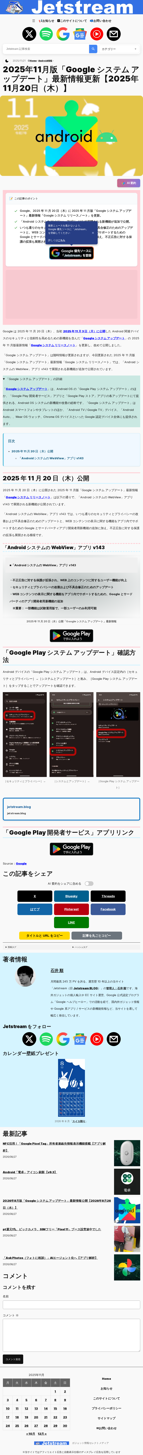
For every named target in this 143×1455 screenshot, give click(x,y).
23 (65, 1417)
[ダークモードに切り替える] (7, 61)
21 (45, 1417)
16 (65, 1408)
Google (21, 863)
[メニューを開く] (34, 21)
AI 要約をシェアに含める (64, 883)
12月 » (42, 1433)
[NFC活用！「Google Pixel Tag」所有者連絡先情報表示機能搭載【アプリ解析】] (127, 1154)
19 (26, 1417)
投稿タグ (12, 947)
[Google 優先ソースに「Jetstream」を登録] (71, 258)
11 (17, 1408)
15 (55, 1408)
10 (8, 1408)
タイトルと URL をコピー (44, 935)
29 (55, 1425)
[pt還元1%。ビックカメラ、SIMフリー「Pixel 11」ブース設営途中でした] (127, 1240)
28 (46, 1425)
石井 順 (57, 970)
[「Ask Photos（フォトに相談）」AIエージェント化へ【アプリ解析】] (127, 1268)
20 (36, 1417)
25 (17, 1425)
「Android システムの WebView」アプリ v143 (51, 458)
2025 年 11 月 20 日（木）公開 (32, 451)
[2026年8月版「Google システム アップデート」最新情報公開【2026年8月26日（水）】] (127, 1211)
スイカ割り (78, 1121)
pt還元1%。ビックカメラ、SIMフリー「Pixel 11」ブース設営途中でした (52, 1229)
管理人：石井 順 (116, 988)
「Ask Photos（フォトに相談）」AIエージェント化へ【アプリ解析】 (50, 1258)
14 (46, 1408)
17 (7, 1417)
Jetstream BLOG (85, 988)
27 (36, 1425)
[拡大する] (42, 697)
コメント (10, 1315)
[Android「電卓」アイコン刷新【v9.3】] (127, 1183)
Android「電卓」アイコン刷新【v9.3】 (30, 1172)
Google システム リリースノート (53, 345)
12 (26, 1408)
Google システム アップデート (104, 338)
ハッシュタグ (81, 947)
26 (26, 1425)
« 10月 (30, 1433)
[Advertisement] (71, 294)
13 (36, 1408)
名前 (6, 1296)
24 (8, 1425)
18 (17, 1417)
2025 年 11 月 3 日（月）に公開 (84, 331)
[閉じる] (93, 233)
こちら (61, 240)
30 (65, 1425)
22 (55, 1417)
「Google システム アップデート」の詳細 (34, 379)
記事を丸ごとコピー (97, 935)
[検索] (93, 49)
